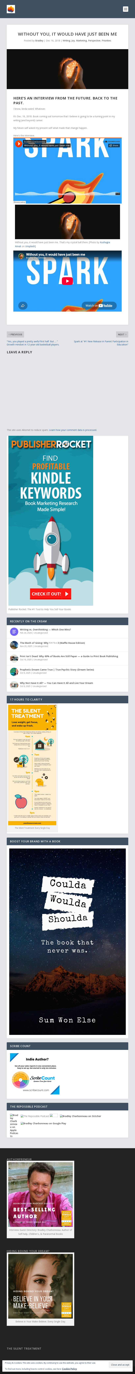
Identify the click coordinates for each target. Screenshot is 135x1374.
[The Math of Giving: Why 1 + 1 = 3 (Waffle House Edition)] (14, 645)
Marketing (81, 40)
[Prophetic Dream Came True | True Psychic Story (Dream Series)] (14, 672)
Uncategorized (41, 632)
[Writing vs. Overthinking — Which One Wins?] (14, 632)
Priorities (106, 40)
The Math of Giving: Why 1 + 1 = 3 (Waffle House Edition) (52, 642)
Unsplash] (30, 246)
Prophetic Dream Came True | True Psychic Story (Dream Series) (57, 669)
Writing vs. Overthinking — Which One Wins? (45, 629)
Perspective (94, 40)
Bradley (39, 40)
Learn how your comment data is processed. (73, 429)
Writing (66, 40)
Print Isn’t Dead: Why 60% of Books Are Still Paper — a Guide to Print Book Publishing (69, 656)
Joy (73, 40)
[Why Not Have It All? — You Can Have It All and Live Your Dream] (14, 685)
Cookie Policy (69, 1368)
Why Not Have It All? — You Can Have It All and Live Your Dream (56, 683)
